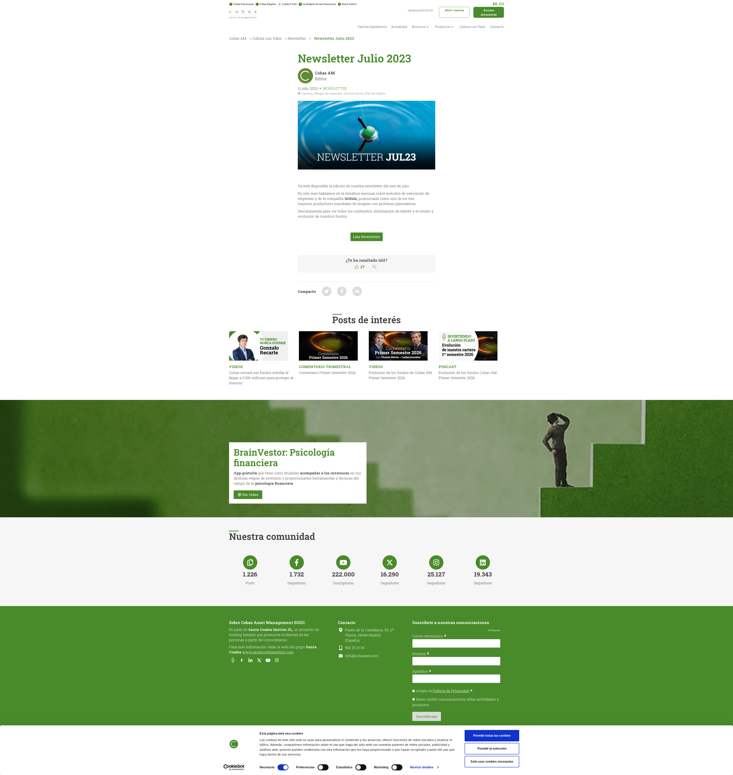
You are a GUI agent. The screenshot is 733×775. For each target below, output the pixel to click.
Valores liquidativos (372, 27)
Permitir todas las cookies (492, 735)
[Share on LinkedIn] (357, 291)
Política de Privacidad (451, 690)
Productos (442, 27)
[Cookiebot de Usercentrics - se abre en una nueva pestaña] (234, 767)
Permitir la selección (492, 748)
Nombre (420, 653)
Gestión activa (353, 93)
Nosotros (418, 27)
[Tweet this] (326, 291)
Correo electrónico (429, 636)
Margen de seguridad (328, 93)
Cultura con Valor (473, 27)
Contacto (497, 27)
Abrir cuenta (454, 10)
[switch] (323, 767)
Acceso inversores (489, 12)
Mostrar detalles (422, 767)
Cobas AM (237, 38)
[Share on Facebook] (342, 291)
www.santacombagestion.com (268, 652)
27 (362, 266)
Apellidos (421, 671)
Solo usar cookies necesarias (492, 761)
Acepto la (444, 690)
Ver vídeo (250, 494)
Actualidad (399, 27)
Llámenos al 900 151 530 (420, 10)
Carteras (307, 93)
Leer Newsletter (366, 236)
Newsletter (297, 38)
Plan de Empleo (375, 93)
